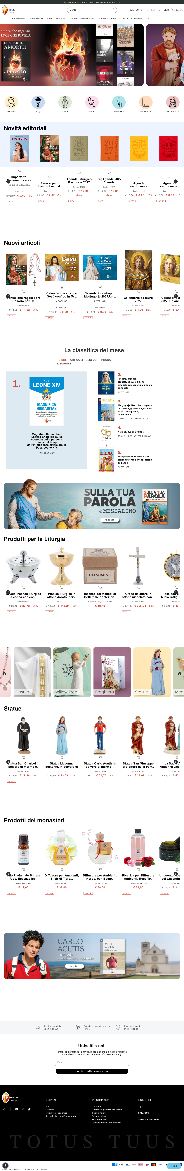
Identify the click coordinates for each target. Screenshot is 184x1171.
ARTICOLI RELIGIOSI (84, 360)
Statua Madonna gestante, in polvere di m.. (61, 767)
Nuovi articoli (22, 242)
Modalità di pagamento (58, 1113)
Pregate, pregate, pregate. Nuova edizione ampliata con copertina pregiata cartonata (135, 383)
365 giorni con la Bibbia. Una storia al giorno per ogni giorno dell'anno (135, 459)
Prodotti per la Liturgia (34, 539)
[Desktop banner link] (92, 504)
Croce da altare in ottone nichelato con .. (138, 595)
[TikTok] (29, 1109)
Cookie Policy (98, 1113)
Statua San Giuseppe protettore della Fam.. (138, 765)
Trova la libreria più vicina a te (61, 1116)
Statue (13, 708)
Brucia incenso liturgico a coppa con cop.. (23, 595)
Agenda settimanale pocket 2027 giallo (139, 186)
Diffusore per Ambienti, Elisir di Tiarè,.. (62, 877)
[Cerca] (114, 10)
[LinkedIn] (23, 1109)
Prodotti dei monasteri (34, 820)
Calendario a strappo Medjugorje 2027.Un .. (100, 294)
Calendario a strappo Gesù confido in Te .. (61, 294)
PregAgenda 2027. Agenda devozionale (109, 182)
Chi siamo (97, 1106)
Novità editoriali (25, 128)
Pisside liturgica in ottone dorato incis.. (62, 595)
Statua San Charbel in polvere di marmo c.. (23, 765)
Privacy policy (99, 1116)
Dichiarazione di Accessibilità (106, 1122)
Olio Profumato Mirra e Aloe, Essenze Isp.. (23, 877)
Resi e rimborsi (99, 1119)
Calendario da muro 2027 (138, 299)
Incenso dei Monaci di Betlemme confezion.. (100, 595)
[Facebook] (10, 1109)
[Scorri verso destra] (176, 181)
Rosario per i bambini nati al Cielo (49, 186)
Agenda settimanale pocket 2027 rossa (168, 186)
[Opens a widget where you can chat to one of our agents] (173, 1166)
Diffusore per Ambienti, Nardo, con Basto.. (100, 877)
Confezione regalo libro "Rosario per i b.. (23, 299)
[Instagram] (4, 1109)
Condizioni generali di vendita (107, 1109)
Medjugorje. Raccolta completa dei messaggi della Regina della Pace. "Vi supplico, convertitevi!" (135, 410)
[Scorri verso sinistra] (8, 181)
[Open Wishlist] (160, 10)
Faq (48, 1106)
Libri (63, 360)
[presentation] (4, 673)
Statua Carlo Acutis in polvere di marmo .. (100, 765)
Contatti (50, 1109)
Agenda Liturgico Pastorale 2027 (79, 180)
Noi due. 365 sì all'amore (131, 431)
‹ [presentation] (4, 56)
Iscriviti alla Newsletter (92, 1071)
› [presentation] (179, 56)
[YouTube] (17, 1109)
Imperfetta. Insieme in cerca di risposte (19, 180)
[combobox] (92, 10)
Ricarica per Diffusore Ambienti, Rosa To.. (138, 877)
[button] (18, 18)
